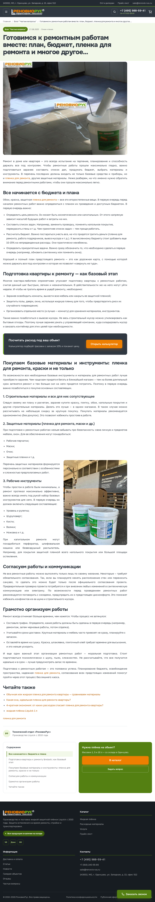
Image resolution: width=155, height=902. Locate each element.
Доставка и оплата (13, 859)
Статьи (6, 864)
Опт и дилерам (107, 3)
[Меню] (6, 12)
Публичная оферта (110, 897)
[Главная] (7, 21)
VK (6, 842)
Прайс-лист (123, 3)
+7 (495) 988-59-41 (133, 10)
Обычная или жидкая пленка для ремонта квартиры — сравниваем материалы (53, 694)
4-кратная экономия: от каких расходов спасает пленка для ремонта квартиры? (54, 705)
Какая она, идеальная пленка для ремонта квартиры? (38, 699)
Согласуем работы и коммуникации (27, 776)
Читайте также (16, 786)
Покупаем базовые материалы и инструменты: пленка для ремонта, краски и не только (39, 769)
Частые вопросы (11, 883)
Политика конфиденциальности (81, 897)
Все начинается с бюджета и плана (27, 754)
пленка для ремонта (17, 178)
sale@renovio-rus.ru (142, 3)
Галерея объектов (12, 873)
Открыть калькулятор (104, 344)
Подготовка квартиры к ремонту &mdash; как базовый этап (37, 761)
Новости (7, 868)
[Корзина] (150, 11)
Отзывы (7, 878)
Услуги (83, 829)
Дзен (13, 842)
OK (20, 842)
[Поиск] (114, 12)
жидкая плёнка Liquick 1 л (21, 710)
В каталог (115, 760)
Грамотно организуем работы (24, 781)
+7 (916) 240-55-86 (89, 864)
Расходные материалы (92, 824)
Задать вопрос (115, 769)
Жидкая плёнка (88, 819)
